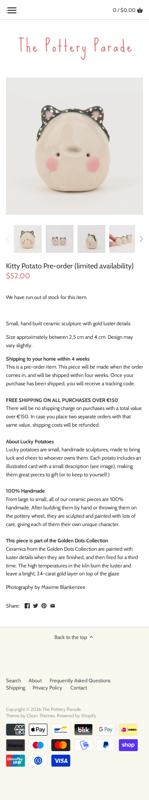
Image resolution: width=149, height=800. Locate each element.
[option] (28, 239)
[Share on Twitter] (35, 605)
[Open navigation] (12, 10)
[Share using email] (52, 605)
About (35, 680)
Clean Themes (41, 715)
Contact (78, 687)
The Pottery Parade (62, 709)
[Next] (141, 239)
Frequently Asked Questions (80, 680)
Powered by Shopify (76, 715)
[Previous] (8, 239)
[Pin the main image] (43, 605)
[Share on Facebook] (27, 605)
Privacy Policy (47, 687)
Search (13, 680)
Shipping (15, 687)
